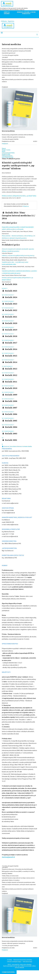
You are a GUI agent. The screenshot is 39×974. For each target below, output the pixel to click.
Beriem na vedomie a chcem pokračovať (26, 12)
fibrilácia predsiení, (7, 196)
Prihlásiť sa (26, 206)
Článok (4, 148)
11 (4, 295)
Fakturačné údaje (27, 961)
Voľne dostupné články (8, 153)
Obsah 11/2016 (6, 150)
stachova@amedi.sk (8, 857)
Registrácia (11, 21)
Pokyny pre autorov (7, 155)
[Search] (37, 34)
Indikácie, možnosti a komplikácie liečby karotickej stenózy (18, 255)
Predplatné (5, 143)
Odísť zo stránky (7, 12)
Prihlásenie (4, 21)
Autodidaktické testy (7, 157)
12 (3, 295)
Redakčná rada (6, 154)
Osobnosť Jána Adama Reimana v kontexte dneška (18, 446)
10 (6, 295)
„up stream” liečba (31, 196)
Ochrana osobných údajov (14, 961)
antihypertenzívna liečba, (19, 196)
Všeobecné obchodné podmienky (22, 959)
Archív (3, 151)
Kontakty (9, 959)
